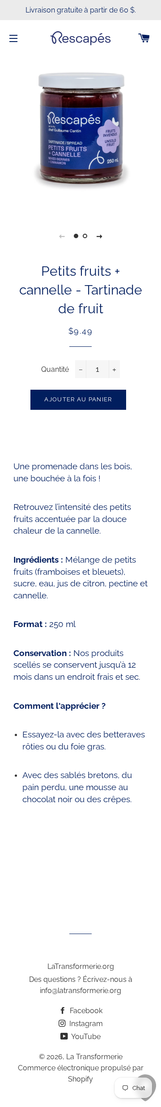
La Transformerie (94, 1056)
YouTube (85, 1036)
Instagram (85, 1023)
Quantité (55, 369)
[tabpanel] (80, 134)
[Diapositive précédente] (62, 236)
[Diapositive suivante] (99, 236)
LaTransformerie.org (80, 966)
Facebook (85, 1010)
